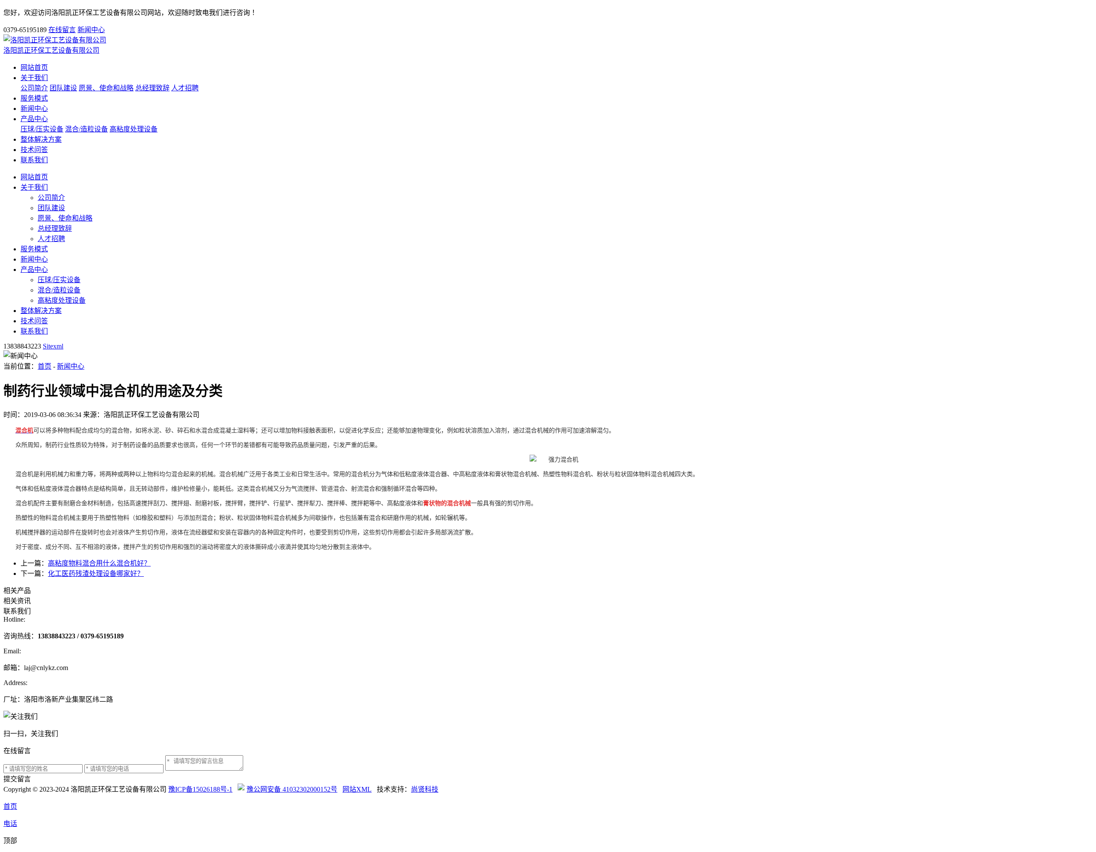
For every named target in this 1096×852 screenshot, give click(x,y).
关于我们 (34, 77)
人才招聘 (185, 88)
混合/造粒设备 (86, 129)
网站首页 (34, 67)
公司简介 (34, 88)
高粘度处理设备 (134, 129)
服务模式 (34, 98)
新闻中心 (91, 29)
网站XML (357, 789)
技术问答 (34, 149)
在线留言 (62, 29)
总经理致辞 (152, 88)
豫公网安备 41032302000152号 (292, 789)
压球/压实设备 (42, 129)
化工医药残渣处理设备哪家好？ (96, 573)
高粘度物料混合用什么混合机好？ (99, 563)
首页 (44, 366)
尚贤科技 (424, 789)
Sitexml (53, 346)
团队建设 (63, 88)
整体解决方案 (41, 139)
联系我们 (34, 160)
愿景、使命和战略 (106, 88)
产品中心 (34, 118)
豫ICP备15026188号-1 (200, 789)
